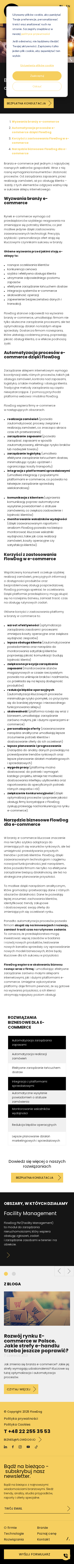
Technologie (14, 1533)
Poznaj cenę (47, 1533)
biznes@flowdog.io (20, 1440)
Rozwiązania (14, 1539)
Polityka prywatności (21, 1418)
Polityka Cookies (17, 1424)
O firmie (10, 1527)
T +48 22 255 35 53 (27, 1431)
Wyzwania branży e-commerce (35, 122)
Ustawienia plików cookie (37, 65)
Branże (42, 1527)
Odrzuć (37, 86)
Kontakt (43, 1539)
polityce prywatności (35, 33)
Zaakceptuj (37, 75)
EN (68, 6)
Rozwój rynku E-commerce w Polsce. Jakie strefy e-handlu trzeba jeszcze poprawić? (36, 1343)
